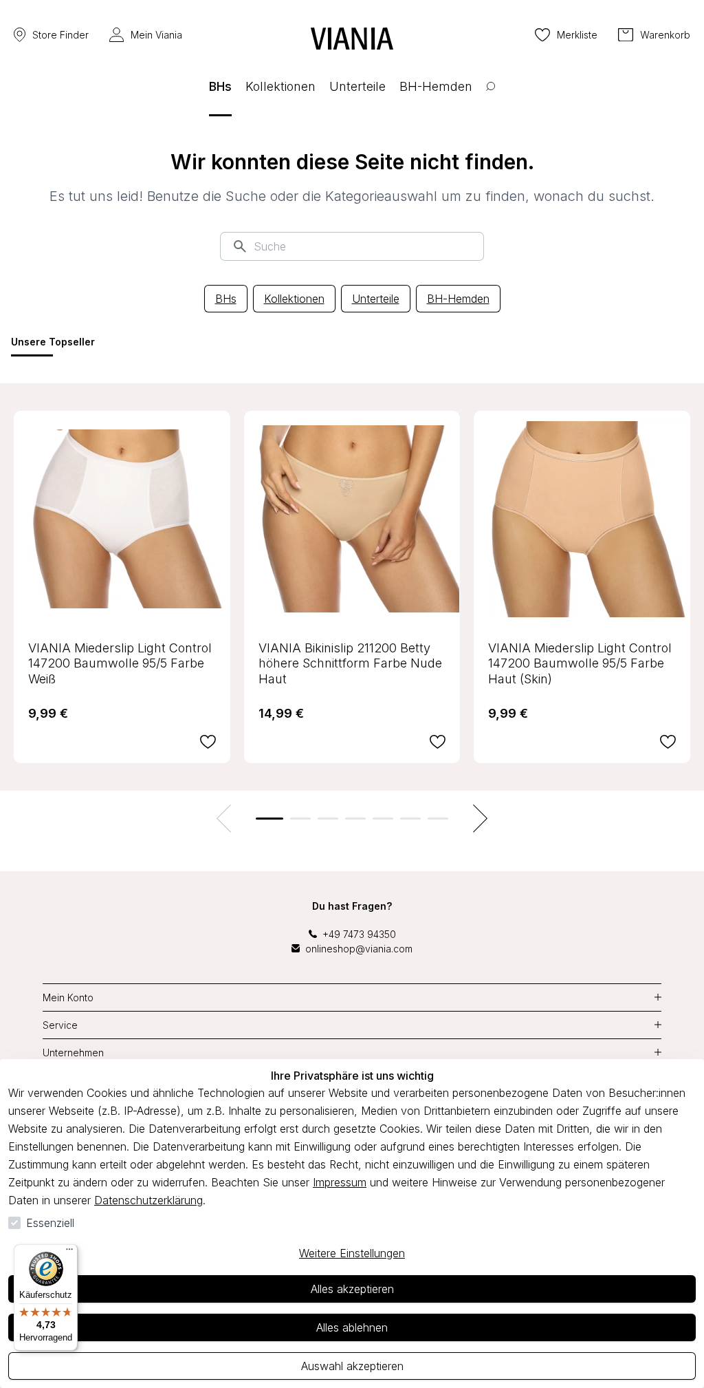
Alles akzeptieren (352, 1289)
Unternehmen (73, 1052)
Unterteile (375, 299)
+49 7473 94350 (359, 934)
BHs (225, 299)
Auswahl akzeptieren (352, 1366)
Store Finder (60, 35)
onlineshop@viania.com (358, 948)
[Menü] (69, 1252)
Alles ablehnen (352, 1327)
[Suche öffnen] (490, 96)
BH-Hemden (458, 299)
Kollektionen (294, 299)
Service (60, 1025)
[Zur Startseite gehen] (352, 39)
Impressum (339, 1182)
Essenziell (50, 1223)
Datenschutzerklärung (148, 1200)
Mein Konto (68, 997)
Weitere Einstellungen (352, 1253)
